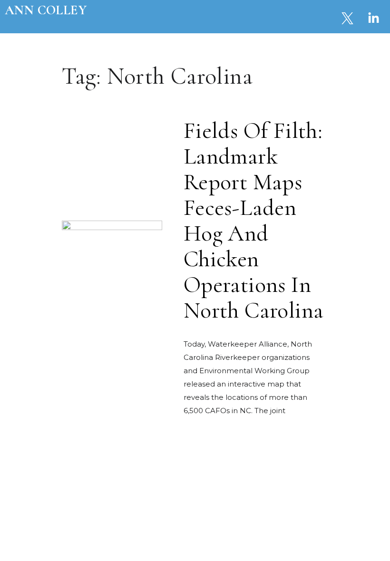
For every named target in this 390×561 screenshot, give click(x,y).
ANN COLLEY (46, 10)
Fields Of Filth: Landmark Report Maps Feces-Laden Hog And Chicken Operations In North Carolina (254, 220)
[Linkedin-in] (373, 18)
